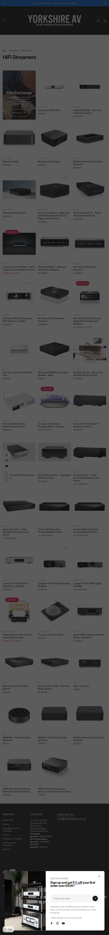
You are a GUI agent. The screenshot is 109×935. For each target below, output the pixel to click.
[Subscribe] (95, 898)
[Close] (99, 876)
